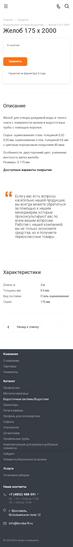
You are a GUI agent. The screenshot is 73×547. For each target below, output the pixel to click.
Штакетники (11, 433)
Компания (10, 354)
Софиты (8, 421)
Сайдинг (9, 453)
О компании (11, 360)
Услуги (8, 468)
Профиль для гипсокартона (21, 416)
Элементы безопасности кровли (25, 459)
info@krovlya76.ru (21, 523)
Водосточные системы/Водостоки (26, 399)
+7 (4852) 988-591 (22, 494)
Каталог (9, 381)
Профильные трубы (16, 438)
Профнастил (11, 387)
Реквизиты (10, 372)
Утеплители (11, 427)
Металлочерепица (15, 393)
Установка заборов (16, 475)
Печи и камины (13, 410)
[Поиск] (67, 6)
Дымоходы (10, 404)
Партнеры (9, 366)
